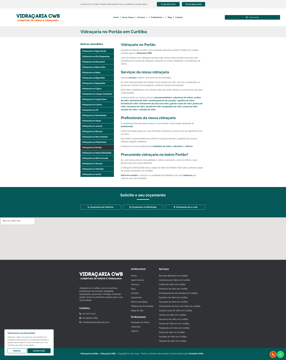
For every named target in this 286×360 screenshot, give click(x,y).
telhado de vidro (148, 109)
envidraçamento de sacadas (162, 100)
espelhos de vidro (185, 100)
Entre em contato (129, 175)
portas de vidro (190, 106)
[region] (29, 342)
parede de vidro (153, 106)
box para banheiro (163, 97)
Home (116, 17)
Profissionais (156, 17)
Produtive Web (196, 353)
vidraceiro (178, 146)
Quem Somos (128, 17)
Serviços (141, 17)
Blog (170, 17)
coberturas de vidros (183, 97)
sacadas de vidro (129, 109)
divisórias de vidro (139, 100)
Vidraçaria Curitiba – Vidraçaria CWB (98, 353)
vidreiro (189, 146)
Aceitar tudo (39, 351)
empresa (187, 175)
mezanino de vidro (136, 106)
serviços (132, 77)
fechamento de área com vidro (154, 103)
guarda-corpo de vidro (181, 103)
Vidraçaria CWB (144, 53)
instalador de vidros (162, 146)
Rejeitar (17, 351)
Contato (179, 17)
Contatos (84, 308)
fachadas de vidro (129, 103)
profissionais (127, 126)
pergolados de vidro (172, 106)
